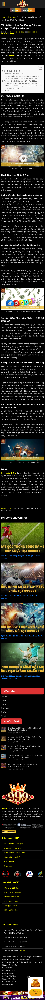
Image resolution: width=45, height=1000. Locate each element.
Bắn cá (4, 697)
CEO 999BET (9, 862)
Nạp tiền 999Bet (11, 897)
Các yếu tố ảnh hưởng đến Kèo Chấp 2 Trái (22, 78)
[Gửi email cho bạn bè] (9, 34)
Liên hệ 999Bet (11, 910)
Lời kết (6, 91)
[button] (3, 4)
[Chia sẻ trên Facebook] (4, 34)
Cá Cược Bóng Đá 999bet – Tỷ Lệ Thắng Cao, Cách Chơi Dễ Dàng (25, 756)
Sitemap (8, 866)
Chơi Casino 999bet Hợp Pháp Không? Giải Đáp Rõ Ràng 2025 (24, 729)
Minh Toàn (33, 32)
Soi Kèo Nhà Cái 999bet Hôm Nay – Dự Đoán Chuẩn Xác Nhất (24, 747)
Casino (4, 700)
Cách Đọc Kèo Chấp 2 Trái (13, 74)
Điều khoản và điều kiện (15, 853)
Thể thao (12, 17)
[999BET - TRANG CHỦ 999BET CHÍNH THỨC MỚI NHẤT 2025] (22, 4)
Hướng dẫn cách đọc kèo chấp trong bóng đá (23, 76)
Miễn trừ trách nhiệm (13, 844)
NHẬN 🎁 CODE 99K (35, 992)
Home (4, 17)
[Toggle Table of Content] (39, 68)
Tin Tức (4, 712)
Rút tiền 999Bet (11, 901)
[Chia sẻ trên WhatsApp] (2, 34)
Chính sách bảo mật (13, 848)
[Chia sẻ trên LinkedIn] (13, 34)
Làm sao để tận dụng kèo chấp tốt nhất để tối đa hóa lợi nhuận (24, 87)
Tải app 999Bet (10, 906)
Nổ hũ (3, 704)
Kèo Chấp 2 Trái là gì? (11, 71)
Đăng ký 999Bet (11, 888)
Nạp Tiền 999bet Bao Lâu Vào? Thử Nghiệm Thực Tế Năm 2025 (23, 765)
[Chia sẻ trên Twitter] (6, 34)
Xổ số (3, 716)
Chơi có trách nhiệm (13, 857)
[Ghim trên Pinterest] (11, 34)
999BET (5, 808)
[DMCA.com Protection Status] (9, 832)
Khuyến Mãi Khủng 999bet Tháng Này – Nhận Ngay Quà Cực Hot (25, 738)
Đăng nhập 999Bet (12, 892)
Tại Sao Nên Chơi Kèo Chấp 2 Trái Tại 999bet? (21, 81)
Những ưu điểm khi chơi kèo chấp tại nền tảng (24, 83)
